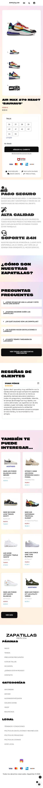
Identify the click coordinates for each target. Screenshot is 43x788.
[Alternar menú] (24, 3)
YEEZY (6, 707)
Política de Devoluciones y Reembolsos (21, 731)
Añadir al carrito (21, 149)
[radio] (9, 124)
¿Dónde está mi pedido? (14, 670)
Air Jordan (9, 689)
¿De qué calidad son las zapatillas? (21, 321)
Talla (8, 118)
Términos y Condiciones (14, 726)
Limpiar (9, 137)
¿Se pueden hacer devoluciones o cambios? (20, 330)
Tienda (7, 653)
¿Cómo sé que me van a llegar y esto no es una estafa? (21, 303)
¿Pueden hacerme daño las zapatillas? (16, 312)
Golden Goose (10, 703)
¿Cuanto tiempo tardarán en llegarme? (17, 340)
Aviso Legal (9, 744)
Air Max (7, 694)
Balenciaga (9, 712)
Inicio (6, 648)
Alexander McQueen (13, 698)
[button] (29, 3)
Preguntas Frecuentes (14, 657)
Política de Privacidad (13, 735)
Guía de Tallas (10, 662)
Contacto (8, 675)
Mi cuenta (8, 666)
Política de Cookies (12, 739)
